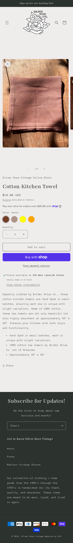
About (11, 448)
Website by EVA (53, 536)
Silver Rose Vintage (33, 536)
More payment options (36, 265)
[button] (7, 23)
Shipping (7, 200)
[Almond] (14, 219)
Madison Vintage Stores (24, 464)
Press (11, 456)
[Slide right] (44, 169)
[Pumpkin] (31, 219)
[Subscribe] (62, 426)
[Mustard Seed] (23, 219)
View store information (23, 284)
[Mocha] (6, 219)
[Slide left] (29, 169)
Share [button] (10, 365)
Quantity (8, 227)
